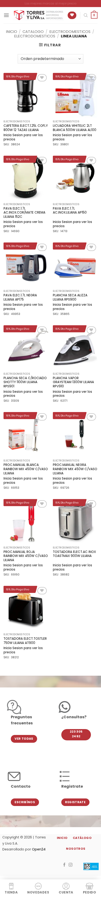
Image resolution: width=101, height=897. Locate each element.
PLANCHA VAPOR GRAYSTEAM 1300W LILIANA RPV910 (73, 382)
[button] (6, 15)
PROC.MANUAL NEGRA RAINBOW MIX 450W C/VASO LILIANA (75, 469)
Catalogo (33, 31)
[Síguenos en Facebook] (64, 865)
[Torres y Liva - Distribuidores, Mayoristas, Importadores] (38, 15)
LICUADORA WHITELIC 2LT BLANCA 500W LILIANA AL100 (74, 128)
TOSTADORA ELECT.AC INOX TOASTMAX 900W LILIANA (74, 554)
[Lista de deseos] (72, 15)
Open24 (39, 849)
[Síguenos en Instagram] (71, 865)
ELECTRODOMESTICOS (69, 31)
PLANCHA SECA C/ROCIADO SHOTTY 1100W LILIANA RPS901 (25, 382)
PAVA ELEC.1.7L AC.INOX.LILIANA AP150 (70, 210)
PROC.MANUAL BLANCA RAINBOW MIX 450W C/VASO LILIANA (26, 469)
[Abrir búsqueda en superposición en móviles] (86, 15)
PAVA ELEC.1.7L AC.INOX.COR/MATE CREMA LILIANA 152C (24, 212)
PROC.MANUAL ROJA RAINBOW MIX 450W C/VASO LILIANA (26, 556)
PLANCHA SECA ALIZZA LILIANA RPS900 (70, 297)
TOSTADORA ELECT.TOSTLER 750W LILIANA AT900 (25, 641)
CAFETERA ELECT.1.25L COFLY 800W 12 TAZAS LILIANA (26, 128)
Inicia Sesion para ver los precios (23, 137)
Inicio (11, 31)
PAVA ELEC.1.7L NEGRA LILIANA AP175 (20, 297)
